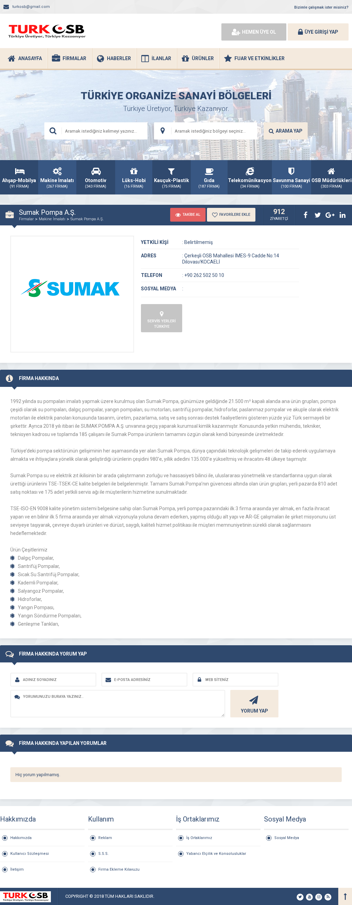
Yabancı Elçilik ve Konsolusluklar (216, 853)
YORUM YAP (254, 711)
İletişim (17, 869)
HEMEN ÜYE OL (259, 32)
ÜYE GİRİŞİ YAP (321, 32)
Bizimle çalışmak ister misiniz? (321, 7)
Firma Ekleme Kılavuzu (119, 869)
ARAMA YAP (289, 131)
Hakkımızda (21, 838)
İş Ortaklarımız (199, 838)
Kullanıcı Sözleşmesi (29, 853)
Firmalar (26, 219)
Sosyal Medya (286, 838)
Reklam (105, 838)
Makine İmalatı (52, 219)
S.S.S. (103, 853)
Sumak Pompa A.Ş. (87, 219)
